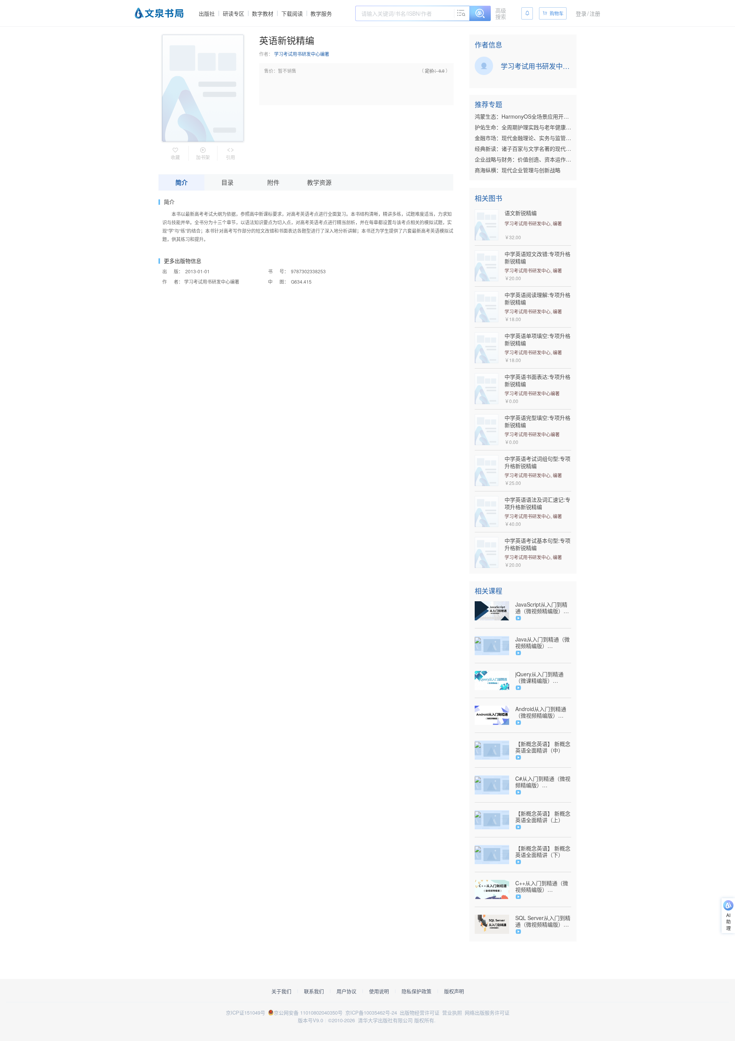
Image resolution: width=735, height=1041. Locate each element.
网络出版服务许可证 (487, 1012)
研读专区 (233, 13)
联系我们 (314, 991)
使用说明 (379, 991)
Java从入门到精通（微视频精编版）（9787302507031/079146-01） (543, 642)
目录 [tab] (227, 182)
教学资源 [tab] (319, 182)
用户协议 (346, 991)
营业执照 (452, 1012)
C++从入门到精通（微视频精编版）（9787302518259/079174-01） (543, 886)
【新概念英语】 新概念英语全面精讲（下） (542, 851)
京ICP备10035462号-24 (371, 1012)
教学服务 (321, 13)
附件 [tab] (273, 182)
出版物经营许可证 (419, 1012)
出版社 (207, 13)
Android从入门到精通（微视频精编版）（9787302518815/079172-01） (543, 712)
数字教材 (262, 13)
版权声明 (454, 991)
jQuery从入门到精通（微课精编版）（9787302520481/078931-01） (543, 677)
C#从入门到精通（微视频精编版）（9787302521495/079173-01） (543, 781)
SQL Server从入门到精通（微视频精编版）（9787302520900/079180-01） (543, 921)
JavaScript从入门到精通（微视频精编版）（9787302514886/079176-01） (543, 607)
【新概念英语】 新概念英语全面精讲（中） (542, 747)
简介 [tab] (181, 182)
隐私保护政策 (416, 991)
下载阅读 (292, 13)
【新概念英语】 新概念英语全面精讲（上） (542, 816)
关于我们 (281, 991)
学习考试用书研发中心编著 (301, 54)
